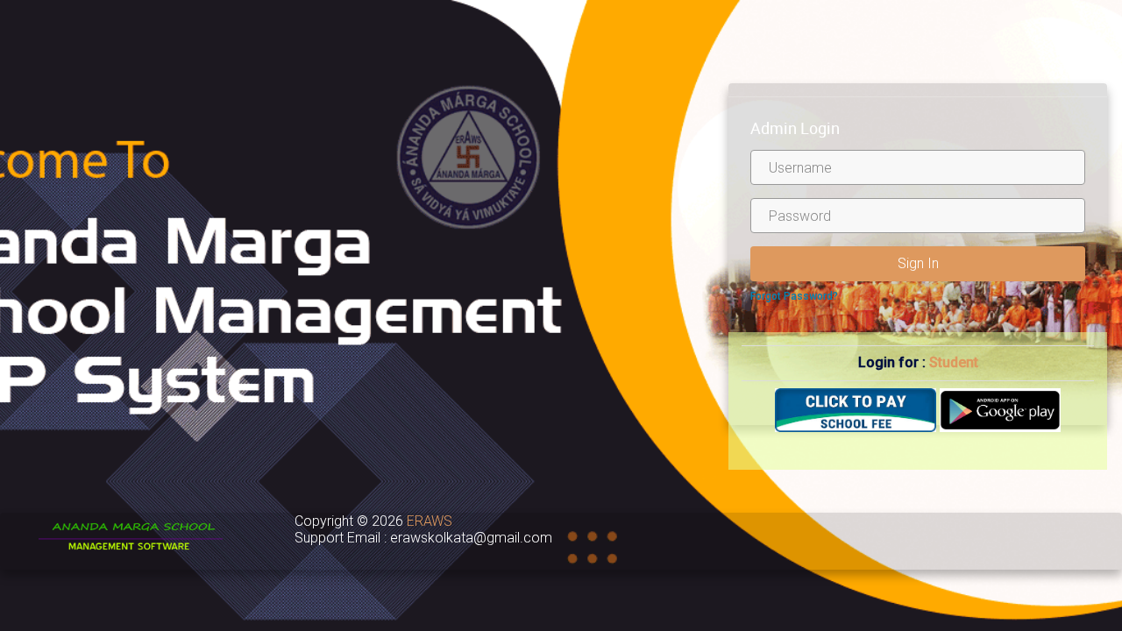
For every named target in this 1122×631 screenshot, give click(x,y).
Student (953, 362)
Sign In (918, 263)
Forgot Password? (794, 296)
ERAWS (429, 521)
